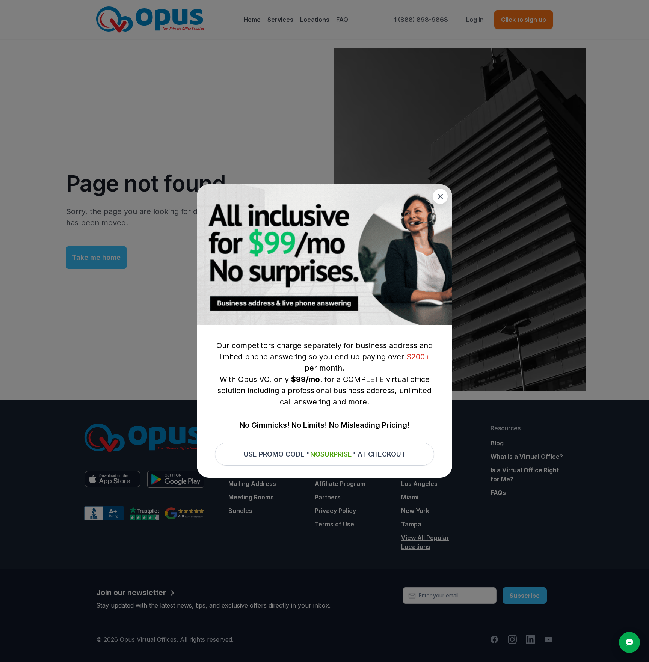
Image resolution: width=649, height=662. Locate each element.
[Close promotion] (440, 196)
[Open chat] (629, 642)
